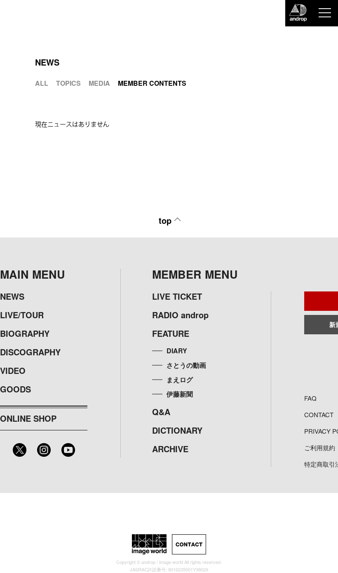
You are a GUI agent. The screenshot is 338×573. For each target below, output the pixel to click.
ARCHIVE (170, 449)
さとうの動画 (186, 365)
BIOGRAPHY (24, 333)
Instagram (44, 450)
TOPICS (68, 83)
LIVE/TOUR (22, 315)
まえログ (180, 379)
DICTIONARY (177, 430)
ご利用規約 (319, 447)
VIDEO (13, 370)
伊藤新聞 (180, 394)
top (165, 220)
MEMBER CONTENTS (152, 83)
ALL (41, 83)
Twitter (19, 450)
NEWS (12, 296)
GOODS (15, 389)
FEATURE (170, 333)
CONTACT (318, 414)
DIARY (177, 350)
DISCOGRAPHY (30, 352)
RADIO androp (180, 315)
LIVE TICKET (177, 296)
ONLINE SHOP (28, 418)
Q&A (161, 412)
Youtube (68, 450)
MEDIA (99, 83)
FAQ (310, 398)
